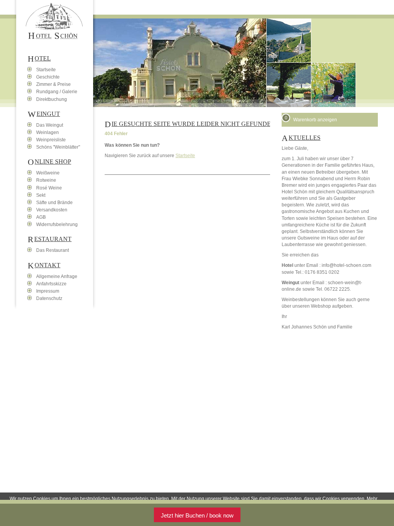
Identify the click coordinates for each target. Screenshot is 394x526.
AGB (41, 217)
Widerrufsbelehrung (57, 224)
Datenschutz (49, 298)
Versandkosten (51, 210)
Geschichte (48, 77)
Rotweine (46, 180)
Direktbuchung (51, 99)
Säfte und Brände (54, 202)
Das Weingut (49, 125)
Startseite (185, 155)
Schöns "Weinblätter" (58, 147)
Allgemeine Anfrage (56, 276)
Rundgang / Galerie (56, 91)
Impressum (47, 291)
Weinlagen (47, 132)
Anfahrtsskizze (51, 283)
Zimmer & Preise (53, 84)
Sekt (40, 195)
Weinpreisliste (51, 139)
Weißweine (48, 173)
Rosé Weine (49, 188)
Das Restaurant (52, 250)
